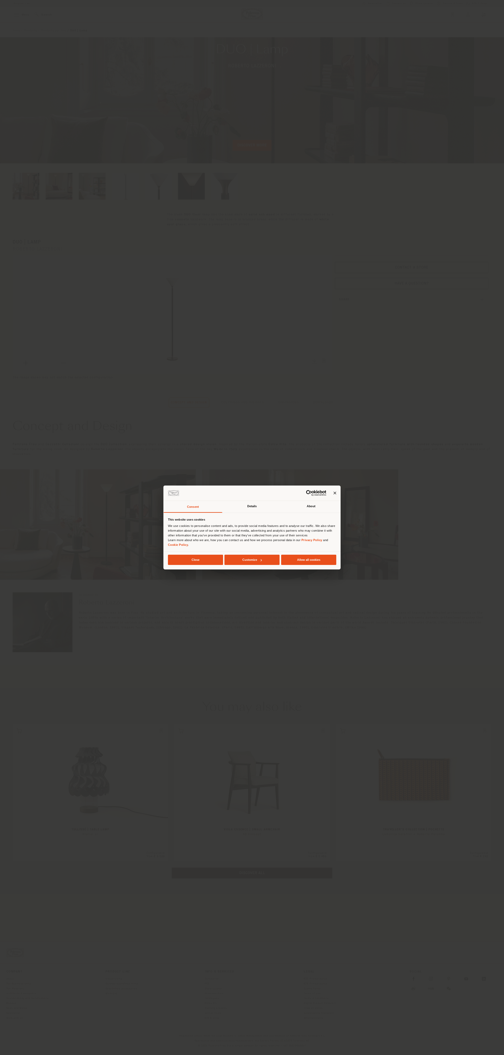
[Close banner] (335, 493)
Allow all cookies (308, 559)
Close (195, 559)
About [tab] (311, 506)
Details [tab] (252, 506)
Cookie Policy (178, 544)
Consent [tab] (193, 506)
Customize (249, 559)
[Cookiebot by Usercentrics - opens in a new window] (309, 493)
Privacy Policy (311, 540)
